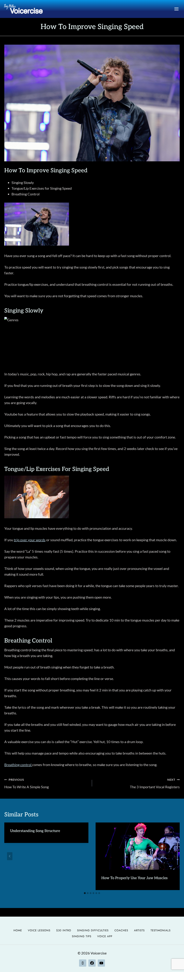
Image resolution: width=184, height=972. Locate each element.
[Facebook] (92, 963)
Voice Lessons (39, 930)
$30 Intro (63, 930)
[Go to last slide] (9, 856)
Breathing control (18, 764)
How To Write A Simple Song (26, 783)
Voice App (104, 936)
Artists (139, 930)
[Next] (174, 856)
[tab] (85, 893)
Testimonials (161, 930)
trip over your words (29, 540)
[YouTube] (101, 963)
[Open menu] (176, 8)
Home (17, 930)
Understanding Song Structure (35, 831)
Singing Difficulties (93, 930)
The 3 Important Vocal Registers (155, 783)
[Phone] (82, 963)
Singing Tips (81, 936)
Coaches (121, 930)
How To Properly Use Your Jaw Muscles (134, 878)
